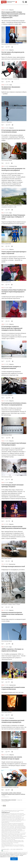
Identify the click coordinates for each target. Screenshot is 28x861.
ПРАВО (3, 795)
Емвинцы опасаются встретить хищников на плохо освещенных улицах (12, 614)
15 (3, 643)
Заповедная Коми (13, 166)
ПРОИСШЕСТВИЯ (12, 564)
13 (3, 124)
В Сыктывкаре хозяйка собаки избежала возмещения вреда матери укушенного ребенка (13, 793)
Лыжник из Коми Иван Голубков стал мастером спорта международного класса (13, 291)
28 (3, 397)
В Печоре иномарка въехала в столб (13, 566)
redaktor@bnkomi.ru (5, 812)
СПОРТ (10, 84)
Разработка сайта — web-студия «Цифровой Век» (12, 849)
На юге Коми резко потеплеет (8, 799)
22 (3, 437)
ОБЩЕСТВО (11, 9)
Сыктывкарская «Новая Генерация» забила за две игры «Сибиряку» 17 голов (13, 216)
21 (3, 81)
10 (3, 521)
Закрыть (14, 859)
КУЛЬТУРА (11, 482)
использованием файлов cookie (13, 856)
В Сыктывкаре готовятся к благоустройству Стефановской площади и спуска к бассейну (11, 328)
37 (3, 361)
